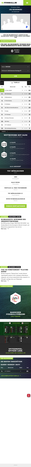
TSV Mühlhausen (15, 171)
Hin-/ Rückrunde (29, 82)
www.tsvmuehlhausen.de (15, 198)
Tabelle (16, 82)
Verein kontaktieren (15, 206)
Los (15, 76)
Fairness (2, 82)
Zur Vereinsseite (15, 11)
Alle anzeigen (15, 166)
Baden (18, 7)
